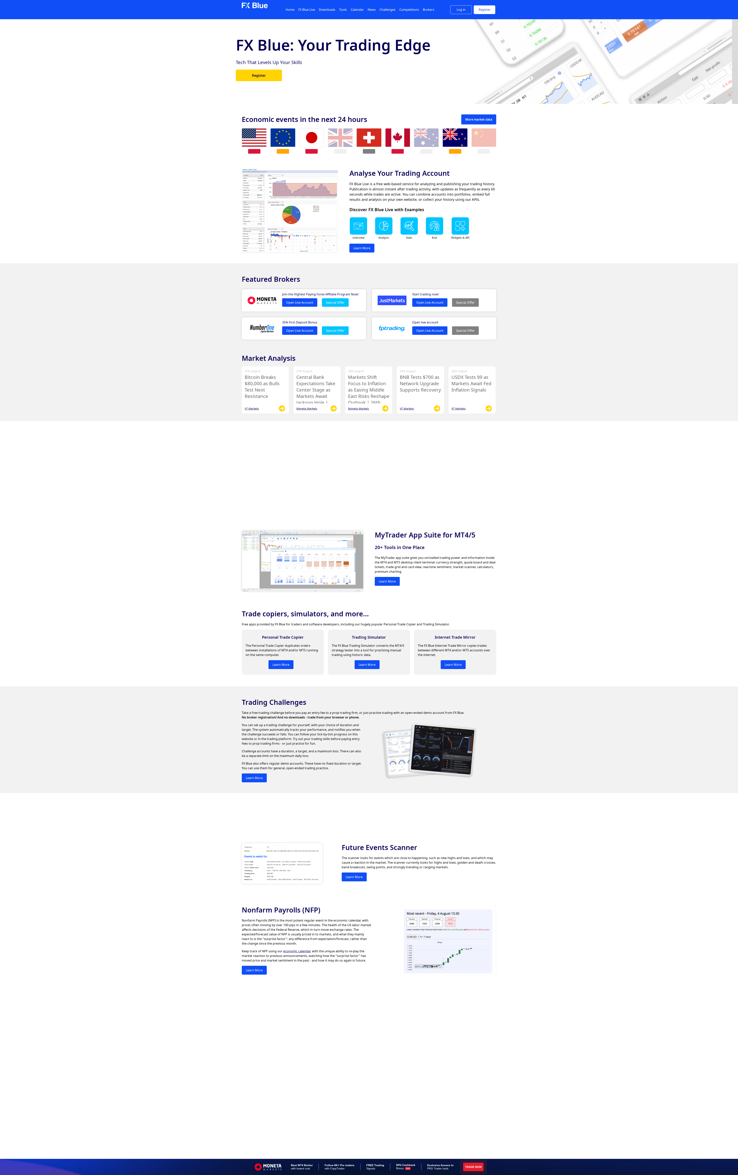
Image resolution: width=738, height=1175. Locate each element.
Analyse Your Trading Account (399, 173)
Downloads (327, 10)
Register (485, 10)
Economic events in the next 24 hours (304, 119)
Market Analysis (269, 358)
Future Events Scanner (379, 847)
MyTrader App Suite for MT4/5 (425, 535)
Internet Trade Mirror (455, 637)
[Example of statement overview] (358, 233)
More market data (478, 119)
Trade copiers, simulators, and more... (305, 613)
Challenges (388, 10)
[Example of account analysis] (383, 233)
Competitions (409, 10)
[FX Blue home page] (255, 7)
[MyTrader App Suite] (302, 590)
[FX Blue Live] (290, 252)
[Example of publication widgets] (460, 233)
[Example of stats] (409, 233)
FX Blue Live (306, 10)
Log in (461, 10)
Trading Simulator (369, 637)
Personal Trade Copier (283, 637)
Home (290, 10)
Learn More (265, 82)
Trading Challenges (274, 702)
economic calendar (296, 951)
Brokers (428, 10)
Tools (343, 10)
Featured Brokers (271, 279)
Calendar (357, 10)
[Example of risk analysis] (434, 233)
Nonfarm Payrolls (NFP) (281, 910)
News (372, 10)
